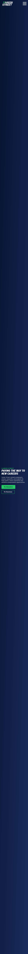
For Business (8, 492)
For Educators (8, 487)
